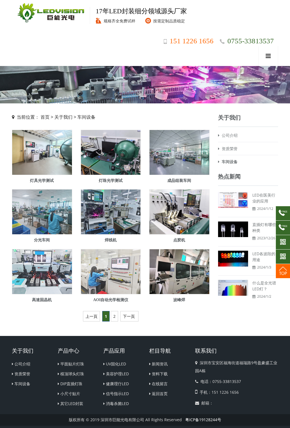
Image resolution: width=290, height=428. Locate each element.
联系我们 (206, 351)
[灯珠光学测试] (111, 152)
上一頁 (91, 316)
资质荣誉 (228, 148)
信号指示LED (117, 393)
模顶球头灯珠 (71, 373)
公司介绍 (228, 135)
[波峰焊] (179, 271)
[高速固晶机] (42, 271)
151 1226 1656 (192, 41)
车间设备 (86, 117)
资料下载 (159, 373)
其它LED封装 (71, 403)
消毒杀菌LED (117, 403)
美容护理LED (117, 373)
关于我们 (63, 117)
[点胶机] (179, 212)
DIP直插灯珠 (70, 383)
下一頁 (129, 316)
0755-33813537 (250, 41)
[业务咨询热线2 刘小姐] (283, 228)
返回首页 (159, 393)
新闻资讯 (159, 364)
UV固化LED (115, 364)
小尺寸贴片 (69, 393)
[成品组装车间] (179, 152)
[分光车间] (42, 212)
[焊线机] (111, 212)
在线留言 (159, 383)
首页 (45, 117)
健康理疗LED (117, 383)
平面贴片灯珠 (71, 364)
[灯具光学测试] (42, 152)
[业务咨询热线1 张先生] (283, 213)
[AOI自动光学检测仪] (111, 271)
